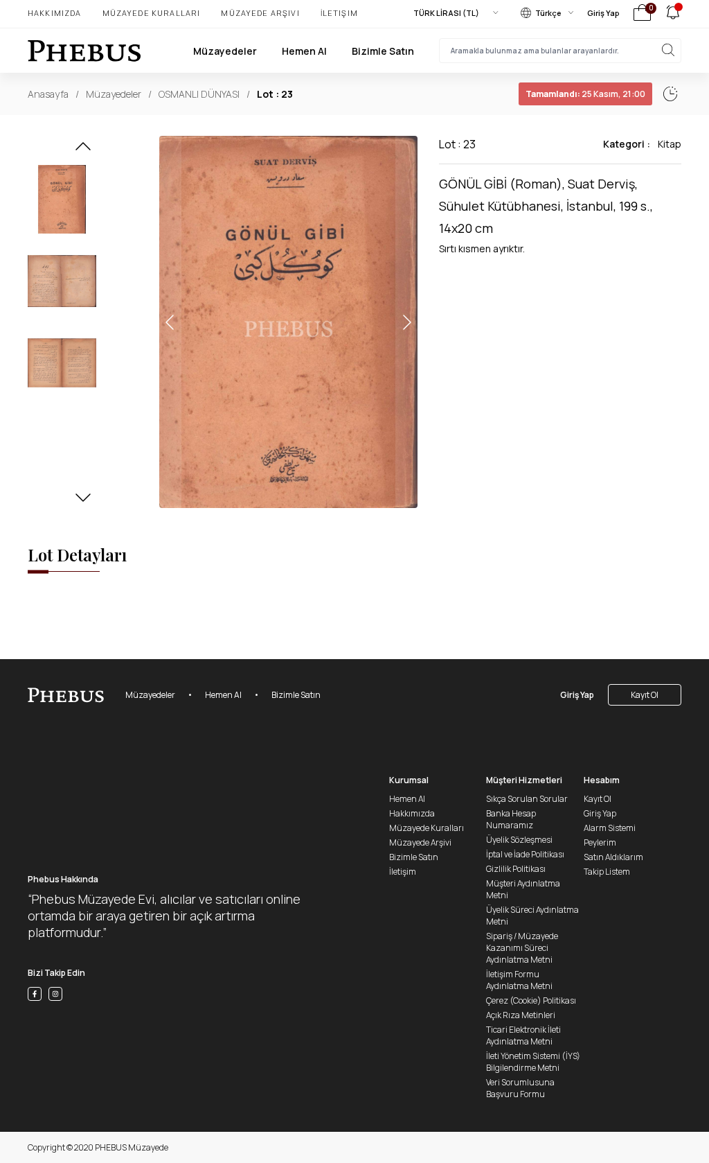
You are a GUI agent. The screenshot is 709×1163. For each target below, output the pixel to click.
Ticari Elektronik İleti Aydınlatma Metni (523, 1035)
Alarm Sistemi (610, 828)
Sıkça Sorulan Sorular (527, 799)
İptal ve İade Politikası (525, 854)
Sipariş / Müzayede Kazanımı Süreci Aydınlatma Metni (522, 947)
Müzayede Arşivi (260, 13)
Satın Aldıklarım (613, 857)
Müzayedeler (225, 51)
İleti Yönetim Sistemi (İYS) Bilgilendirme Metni (533, 1062)
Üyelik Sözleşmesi (519, 840)
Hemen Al (304, 51)
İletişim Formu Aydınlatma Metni (519, 980)
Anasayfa (48, 93)
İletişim (339, 13)
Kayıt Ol (644, 695)
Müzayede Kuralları (151, 13)
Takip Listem (607, 871)
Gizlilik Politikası (516, 869)
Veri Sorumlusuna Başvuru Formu (520, 1088)
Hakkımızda (55, 13)
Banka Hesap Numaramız (511, 819)
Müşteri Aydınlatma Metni (523, 889)
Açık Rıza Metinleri (520, 1015)
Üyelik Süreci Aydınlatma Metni (532, 915)
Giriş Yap (603, 13)
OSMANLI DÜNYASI (199, 93)
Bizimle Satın (383, 51)
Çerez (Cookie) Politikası (531, 1000)
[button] (83, 150)
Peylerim (600, 842)
